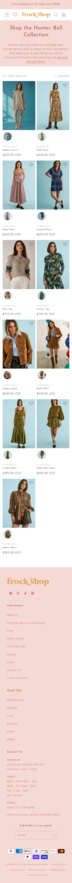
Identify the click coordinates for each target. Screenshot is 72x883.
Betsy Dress (9, 230)
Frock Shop (20, 864)
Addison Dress (10, 150)
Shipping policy (57, 869)
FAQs (10, 630)
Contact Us (14, 670)
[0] (15, 15)
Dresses (12, 707)
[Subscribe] (53, 835)
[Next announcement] (65, 4)
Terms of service (37, 869)
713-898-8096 (25, 807)
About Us (12, 615)
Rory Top (7, 309)
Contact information (37, 875)
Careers (11, 654)
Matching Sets (15, 700)
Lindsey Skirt (9, 468)
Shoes (11, 731)
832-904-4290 (49, 814)
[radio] (8, 137)
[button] (7, 14)
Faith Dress (43, 150)
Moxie (11, 739)
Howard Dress (44, 230)
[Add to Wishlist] (31, 85)
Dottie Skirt (43, 389)
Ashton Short (9, 548)
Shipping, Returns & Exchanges (26, 622)
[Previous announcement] (6, 4)
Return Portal (15, 638)
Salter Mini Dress (46, 468)
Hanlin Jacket (10, 389)
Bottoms (12, 723)
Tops (10, 715)
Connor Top (43, 309)
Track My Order (16, 646)
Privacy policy (17, 869)
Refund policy (58, 864)
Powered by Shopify (37, 864)
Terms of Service (17, 678)
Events (11, 662)
